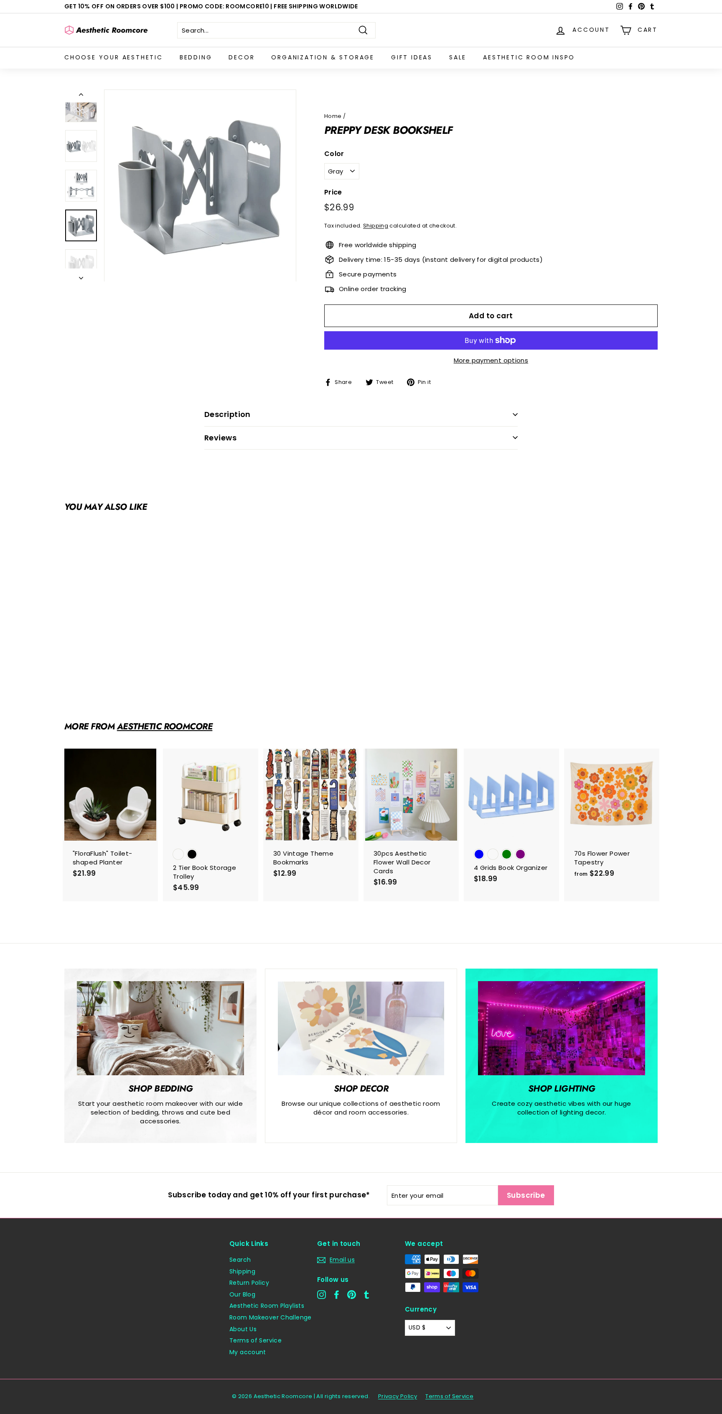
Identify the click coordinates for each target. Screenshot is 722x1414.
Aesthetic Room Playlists (266, 1305)
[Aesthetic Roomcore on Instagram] (321, 1294)
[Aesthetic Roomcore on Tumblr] (366, 1294)
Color (334, 154)
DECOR (241, 57)
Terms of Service (255, 1340)
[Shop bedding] (160, 1028)
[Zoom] (200, 185)
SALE (457, 57)
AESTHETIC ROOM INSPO (529, 57)
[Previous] (81, 95)
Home (333, 116)
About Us (243, 1329)
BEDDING (196, 57)
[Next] (81, 275)
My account (247, 1352)
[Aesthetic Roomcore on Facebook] (336, 1294)
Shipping (375, 225)
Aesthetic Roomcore (165, 726)
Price (333, 192)
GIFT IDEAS (411, 57)
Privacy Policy (397, 1396)
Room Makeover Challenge (270, 1317)
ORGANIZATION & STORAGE (322, 57)
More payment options (491, 360)
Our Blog (242, 1294)
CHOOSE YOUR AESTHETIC (113, 57)
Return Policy (249, 1282)
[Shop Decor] (361, 1028)
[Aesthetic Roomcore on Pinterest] (351, 1294)
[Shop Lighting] (561, 1028)
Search (240, 1259)
